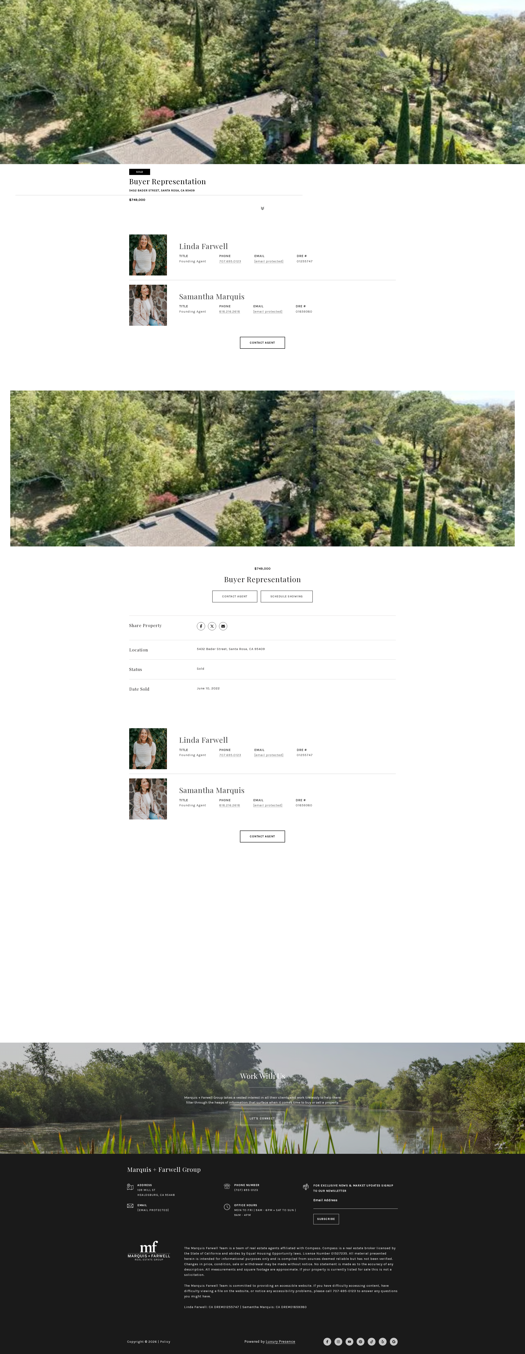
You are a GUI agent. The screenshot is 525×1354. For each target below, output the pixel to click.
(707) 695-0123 (246, 1190)
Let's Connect (262, 1118)
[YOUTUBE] (349, 1342)
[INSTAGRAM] (338, 1342)
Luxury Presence (280, 1341)
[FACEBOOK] (327, 1342)
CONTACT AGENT (262, 342)
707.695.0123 (230, 261)
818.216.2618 (229, 311)
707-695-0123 (344, 1291)
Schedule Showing (286, 596)
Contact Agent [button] (235, 596)
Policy (165, 1342)
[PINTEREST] (360, 1342)
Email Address (325, 1200)
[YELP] (383, 1342)
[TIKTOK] (372, 1342)
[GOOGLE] (394, 1342)
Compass (330, 1248)
